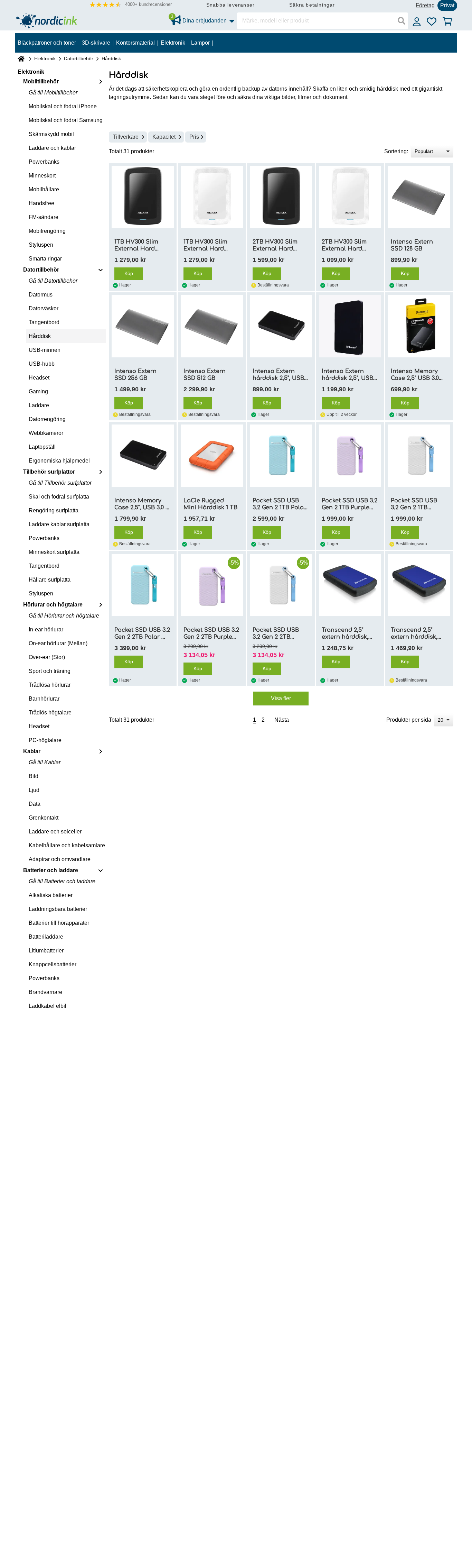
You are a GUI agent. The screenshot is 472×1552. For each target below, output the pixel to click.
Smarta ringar (45, 259)
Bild (33, 776)
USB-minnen (44, 350)
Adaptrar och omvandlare (60, 859)
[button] (130, 5)
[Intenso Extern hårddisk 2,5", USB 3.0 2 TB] (350, 326)
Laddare (39, 405)
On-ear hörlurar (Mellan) (58, 643)
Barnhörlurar (44, 699)
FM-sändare (43, 217)
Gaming (38, 391)
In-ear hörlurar (46, 629)
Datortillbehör (78, 58)
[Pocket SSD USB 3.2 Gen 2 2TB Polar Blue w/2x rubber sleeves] (143, 585)
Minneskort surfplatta (54, 552)
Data (34, 804)
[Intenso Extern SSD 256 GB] (143, 326)
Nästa (281, 720)
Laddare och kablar (52, 148)
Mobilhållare (44, 189)
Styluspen (41, 245)
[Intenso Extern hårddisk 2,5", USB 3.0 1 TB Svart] (281, 326)
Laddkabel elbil (47, 1006)
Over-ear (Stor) (47, 657)
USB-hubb (42, 364)
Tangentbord (44, 322)
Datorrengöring (47, 419)
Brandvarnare (45, 992)
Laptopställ (42, 447)
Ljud (34, 790)
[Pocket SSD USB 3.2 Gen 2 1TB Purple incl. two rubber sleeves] (350, 455)
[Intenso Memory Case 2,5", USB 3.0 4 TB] (143, 455)
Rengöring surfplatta (53, 510)
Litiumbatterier (46, 950)
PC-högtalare (45, 740)
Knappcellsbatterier (52, 964)
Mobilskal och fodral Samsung (66, 120)
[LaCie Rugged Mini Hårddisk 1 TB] (212, 455)
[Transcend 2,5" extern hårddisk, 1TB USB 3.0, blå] (350, 585)
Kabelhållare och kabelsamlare (67, 845)
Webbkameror (46, 433)
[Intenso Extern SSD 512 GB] (212, 326)
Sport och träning (49, 671)
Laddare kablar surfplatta (59, 524)
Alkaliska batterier (51, 895)
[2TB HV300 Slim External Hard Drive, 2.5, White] (350, 197)
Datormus (41, 295)
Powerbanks (44, 162)
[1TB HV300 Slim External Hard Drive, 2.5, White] (212, 197)
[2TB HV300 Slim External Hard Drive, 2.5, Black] (281, 197)
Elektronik (45, 58)
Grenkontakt (43, 818)
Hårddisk (40, 336)
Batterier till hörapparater (59, 923)
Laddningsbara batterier (58, 909)
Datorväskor (43, 308)
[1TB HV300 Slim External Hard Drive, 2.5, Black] (143, 197)
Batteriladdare (46, 937)
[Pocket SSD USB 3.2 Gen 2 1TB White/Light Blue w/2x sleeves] (419, 455)
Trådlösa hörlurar (49, 685)
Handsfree (41, 203)
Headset (39, 378)
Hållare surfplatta (49, 580)
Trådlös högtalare (50, 712)
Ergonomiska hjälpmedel (59, 461)
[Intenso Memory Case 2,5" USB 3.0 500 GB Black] (419, 326)
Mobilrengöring (47, 231)
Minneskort (42, 176)
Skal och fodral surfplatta (59, 497)
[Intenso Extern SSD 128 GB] (419, 197)
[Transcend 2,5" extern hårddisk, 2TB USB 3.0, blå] (419, 585)
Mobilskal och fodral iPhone (63, 106)
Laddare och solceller (55, 831)
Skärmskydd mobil (51, 134)
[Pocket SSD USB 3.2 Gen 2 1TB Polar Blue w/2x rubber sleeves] (281, 455)
